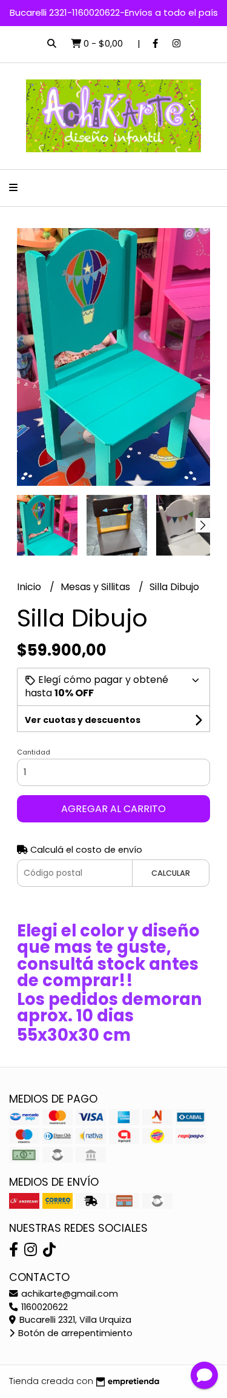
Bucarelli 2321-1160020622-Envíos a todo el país (114, 12)
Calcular (170, 873)
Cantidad (33, 752)
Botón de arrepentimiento (74, 1333)
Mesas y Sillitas (97, 587)
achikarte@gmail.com (68, 1294)
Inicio (30, 587)
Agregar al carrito (113, 809)
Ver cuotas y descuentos (82, 720)
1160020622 (43, 1307)
